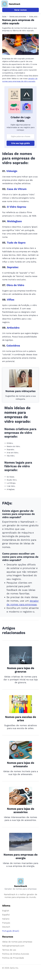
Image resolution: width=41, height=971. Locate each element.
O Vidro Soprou (16, 206)
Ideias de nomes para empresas (17, 942)
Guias (4, 16)
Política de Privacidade (13, 958)
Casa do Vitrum (17, 189)
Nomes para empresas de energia (21, 856)
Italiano (5, 919)
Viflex (10, 299)
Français (6, 923)
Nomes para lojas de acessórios (20, 810)
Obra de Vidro (15, 285)
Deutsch (6, 927)
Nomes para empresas (17, 16)
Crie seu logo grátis (20, 143)
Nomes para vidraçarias (20, 391)
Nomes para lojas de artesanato (20, 764)
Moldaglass (14, 221)
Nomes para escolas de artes (20, 718)
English (5, 910)
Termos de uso (9, 950)
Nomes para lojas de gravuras (20, 669)
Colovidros (13, 345)
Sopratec (13, 267)
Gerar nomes (20, 10)
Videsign (11, 171)
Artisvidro (13, 327)
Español (6, 914)
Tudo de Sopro (16, 242)
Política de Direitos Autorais (15, 954)
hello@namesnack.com (13, 946)
